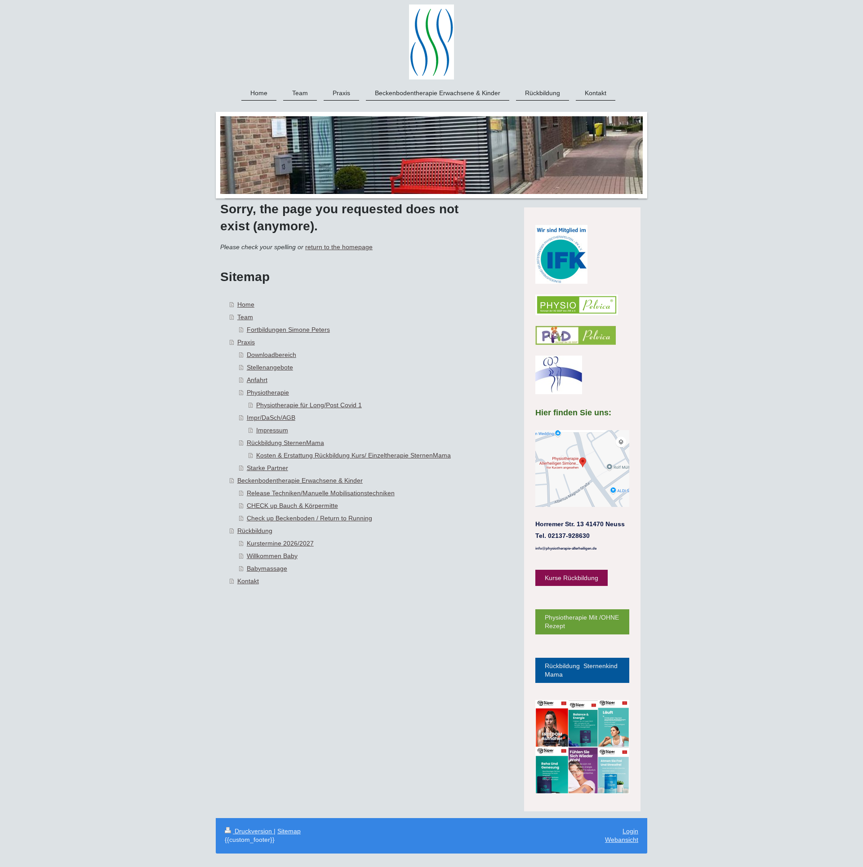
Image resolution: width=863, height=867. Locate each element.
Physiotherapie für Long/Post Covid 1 (309, 405)
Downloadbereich (271, 354)
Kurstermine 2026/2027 (280, 543)
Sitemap (289, 831)
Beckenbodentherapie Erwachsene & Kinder (300, 480)
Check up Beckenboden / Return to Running (309, 518)
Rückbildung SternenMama (285, 442)
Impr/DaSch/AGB (271, 417)
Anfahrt (257, 379)
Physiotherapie (268, 392)
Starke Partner (267, 467)
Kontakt (248, 581)
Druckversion (253, 831)
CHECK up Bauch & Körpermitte (292, 505)
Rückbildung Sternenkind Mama (581, 670)
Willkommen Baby (272, 555)
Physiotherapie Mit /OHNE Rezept (582, 621)
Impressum (272, 430)
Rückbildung (254, 530)
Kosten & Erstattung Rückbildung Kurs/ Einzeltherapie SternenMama (353, 455)
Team (245, 317)
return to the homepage (339, 247)
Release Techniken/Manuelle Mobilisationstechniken (321, 493)
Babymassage (267, 568)
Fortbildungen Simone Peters (288, 329)
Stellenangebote (270, 367)
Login (630, 831)
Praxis (246, 342)
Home (245, 304)
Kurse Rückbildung (571, 577)
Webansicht (621, 839)
